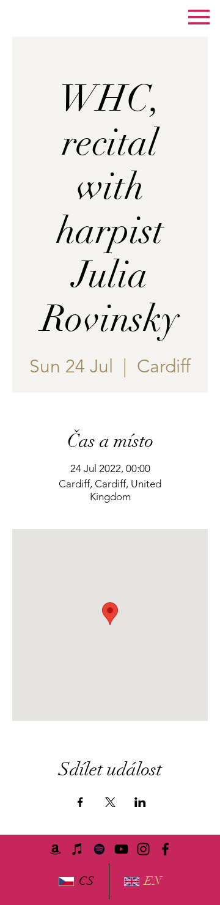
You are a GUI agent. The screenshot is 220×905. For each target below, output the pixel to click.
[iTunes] (77, 849)
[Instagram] (143, 849)
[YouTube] (121, 849)
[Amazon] (55, 849)
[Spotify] (99, 849)
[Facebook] (165, 849)
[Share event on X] (110, 802)
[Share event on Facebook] (80, 802)
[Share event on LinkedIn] (140, 802)
